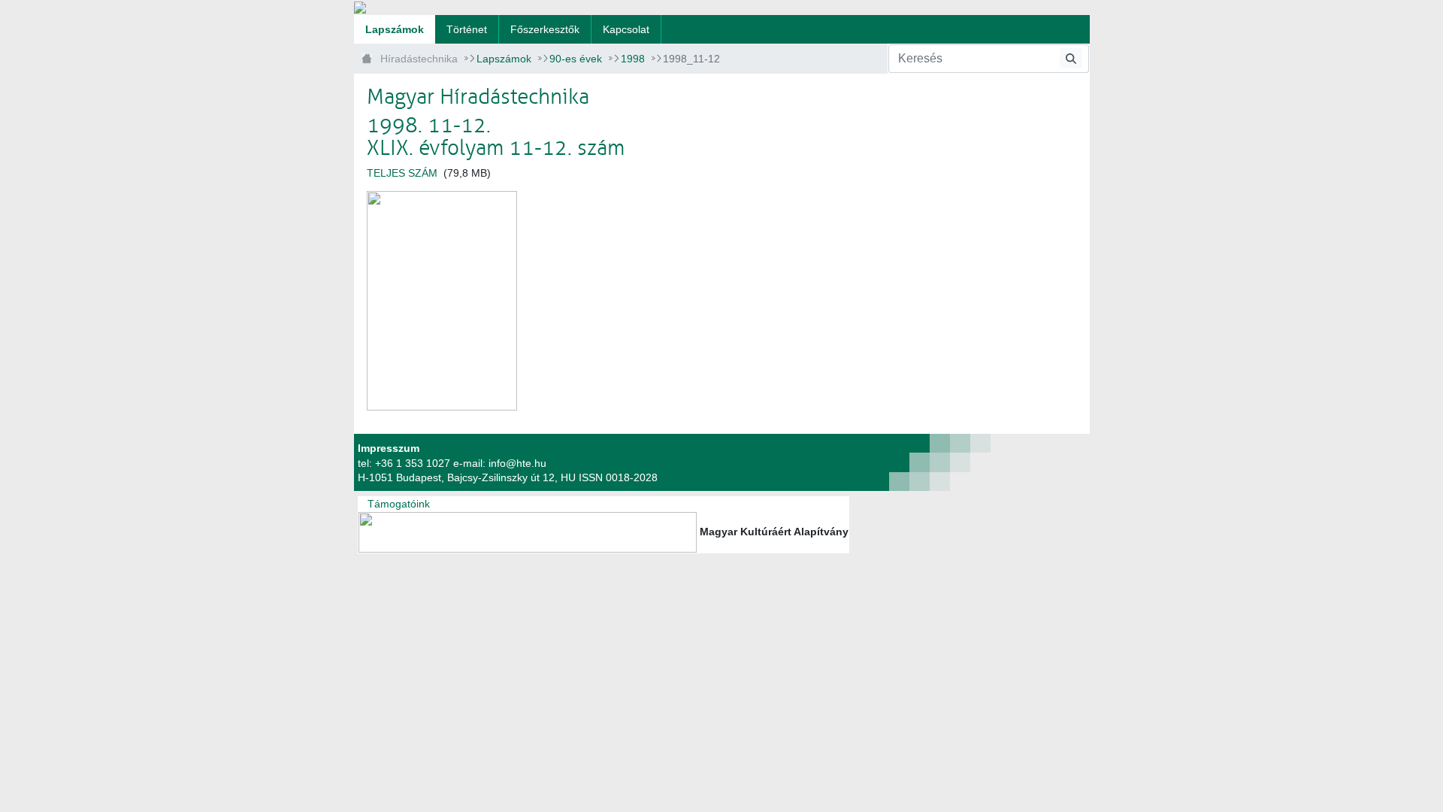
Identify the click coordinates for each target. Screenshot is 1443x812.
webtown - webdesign (883, 462)
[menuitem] (394, 29)
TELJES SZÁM (402, 173)
